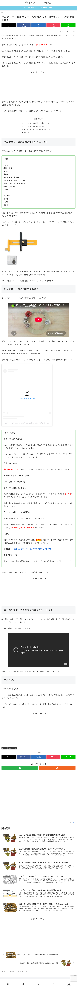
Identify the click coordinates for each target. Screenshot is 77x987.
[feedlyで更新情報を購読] (20, 768)
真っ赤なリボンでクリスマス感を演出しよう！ (39, 129)
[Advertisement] (38, 87)
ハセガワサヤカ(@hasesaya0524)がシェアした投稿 (18, 423)
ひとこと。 (27, 132)
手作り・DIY (13, 748)
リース (5, 748)
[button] (71, 534)
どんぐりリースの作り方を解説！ (34, 126)
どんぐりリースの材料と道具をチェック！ (37, 123)
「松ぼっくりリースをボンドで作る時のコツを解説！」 (33, 549)
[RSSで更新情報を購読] (57, 768)
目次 (35, 119)
